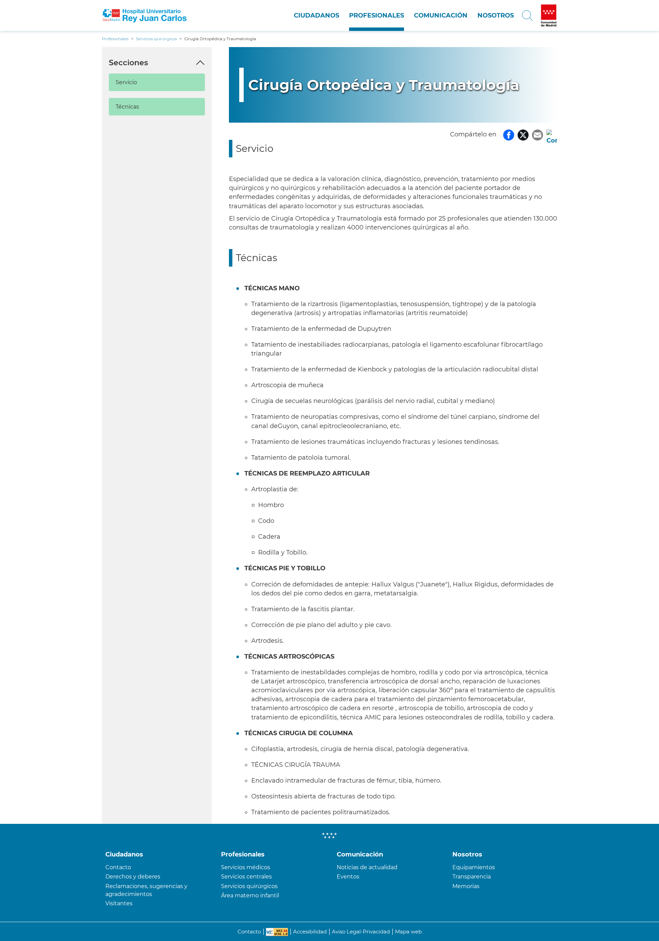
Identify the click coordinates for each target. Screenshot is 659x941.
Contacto (118, 867)
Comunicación (440, 15)
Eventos (348, 876)
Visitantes (118, 903)
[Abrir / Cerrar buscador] (527, 15)
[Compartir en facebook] (508, 134)
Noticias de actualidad (367, 867)
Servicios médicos (245, 867)
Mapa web (408, 931)
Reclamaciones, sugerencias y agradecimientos (146, 890)
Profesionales (376, 15)
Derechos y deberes (132, 876)
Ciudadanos (316, 15)
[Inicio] (145, 15)
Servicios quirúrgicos (249, 886)
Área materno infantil (250, 895)
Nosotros (495, 15)
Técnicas (127, 106)
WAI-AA (277, 932)
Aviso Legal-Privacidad (361, 931)
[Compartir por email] (537, 134)
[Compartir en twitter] (523, 134)
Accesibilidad (310, 931)
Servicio (126, 82)
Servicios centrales (246, 876)
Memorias (465, 886)
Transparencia (471, 876)
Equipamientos (473, 867)
